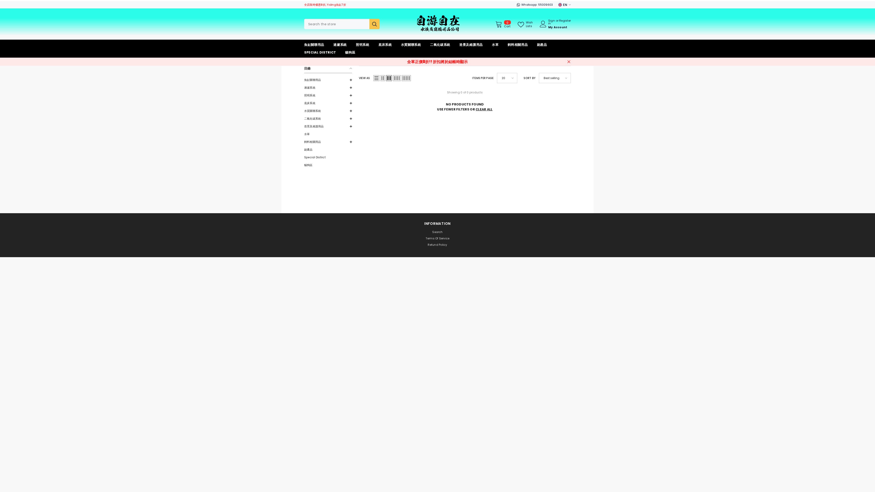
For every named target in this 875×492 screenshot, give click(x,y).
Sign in (551, 22)
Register (565, 21)
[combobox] (336, 24)
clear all (484, 109)
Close (569, 62)
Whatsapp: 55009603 (537, 5)
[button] (328, 80)
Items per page (483, 78)
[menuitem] (328, 80)
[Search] (342, 24)
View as (364, 78)
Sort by (529, 78)
